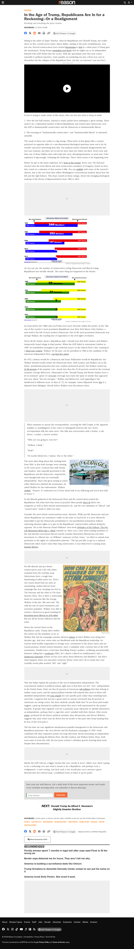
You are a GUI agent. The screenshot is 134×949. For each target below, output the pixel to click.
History (101, 822)
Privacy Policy (39, 937)
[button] (130, 2)
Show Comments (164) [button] (38, 839)
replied (27, 490)
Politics (27, 10)
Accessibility (28, 937)
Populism (94, 822)
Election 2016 (36, 822)
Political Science (30, 825)
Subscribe (60, 795)
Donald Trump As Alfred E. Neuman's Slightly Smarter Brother (67, 807)
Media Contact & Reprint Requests (92, 832)
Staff (34, 922)
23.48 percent (30, 369)
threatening (70, 47)
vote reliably (56, 695)
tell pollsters (85, 689)
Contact (77, 922)
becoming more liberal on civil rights (41, 615)
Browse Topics (15, 922)
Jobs (40, 922)
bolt (80, 47)
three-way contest (34, 351)
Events (27, 922)
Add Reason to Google (65, 33)
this (100, 382)
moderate (49, 653)
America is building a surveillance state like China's (53, 863)
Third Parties (73, 822)
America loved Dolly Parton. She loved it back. (50, 876)
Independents (48, 822)
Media (85, 922)
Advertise (57, 922)
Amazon (93, 922)
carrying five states (60, 354)
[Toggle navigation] (3, 2)
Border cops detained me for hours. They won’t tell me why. (57, 858)
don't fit (86, 502)
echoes (72, 637)
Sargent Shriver (31, 547)
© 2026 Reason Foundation (12, 937)
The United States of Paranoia (94, 818)
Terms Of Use (50, 937)
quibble (79, 169)
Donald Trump (84, 822)
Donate (47, 922)
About (4, 922)
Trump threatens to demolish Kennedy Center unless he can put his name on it (67, 870)
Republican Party (60, 822)
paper (26, 715)
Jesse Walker (29, 27)
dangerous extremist (33, 656)
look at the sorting (72, 163)
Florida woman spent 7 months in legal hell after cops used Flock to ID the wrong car (65, 852)
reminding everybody (62, 50)
